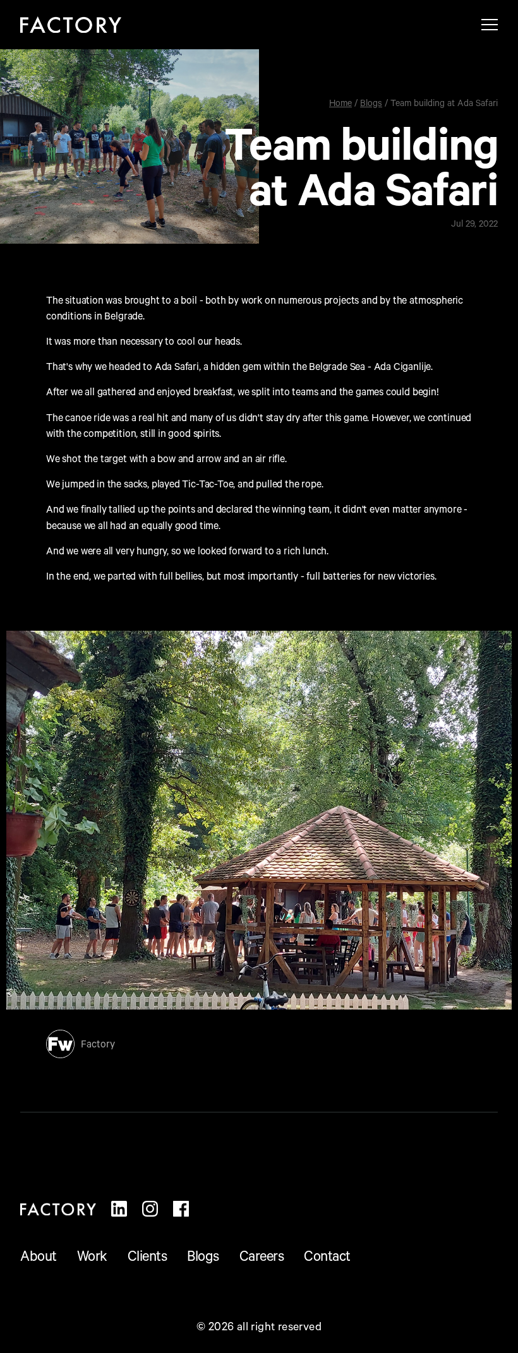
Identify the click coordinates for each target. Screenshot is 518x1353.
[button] (489, 24)
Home (340, 105)
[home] (70, 24)
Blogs (371, 105)
